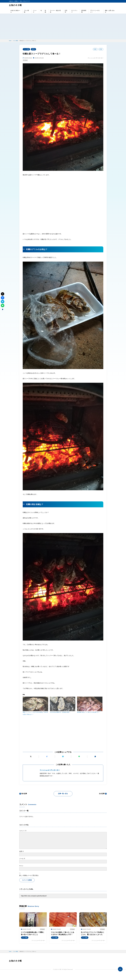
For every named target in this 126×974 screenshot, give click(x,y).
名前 (21, 851)
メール (22, 858)
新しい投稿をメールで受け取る (28, 875)
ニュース (35, 11)
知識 (45, 11)
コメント (22, 830)
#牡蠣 (95, 49)
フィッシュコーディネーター (50, 770)
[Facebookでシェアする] (47, 756)
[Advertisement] (63, 26)
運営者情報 (83, 11)
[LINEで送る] (79, 756)
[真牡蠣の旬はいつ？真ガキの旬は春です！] (90, 704)
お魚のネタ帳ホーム (15, 11)
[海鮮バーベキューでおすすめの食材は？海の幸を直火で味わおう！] (35, 704)
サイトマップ (74, 11)
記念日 (66, 11)
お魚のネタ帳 (15, 5)
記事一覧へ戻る (63, 793)
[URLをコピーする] (95, 756)
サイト (21, 865)
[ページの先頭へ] (120, 969)
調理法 (33, 49)
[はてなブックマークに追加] (63, 756)
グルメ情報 (26, 11)
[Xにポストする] (31, 756)
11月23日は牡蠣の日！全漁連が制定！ (60, 712)
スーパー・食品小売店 (55, 11)
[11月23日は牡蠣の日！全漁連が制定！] (62, 704)
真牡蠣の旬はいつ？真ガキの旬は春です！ (88, 712)
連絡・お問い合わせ (110, 11)
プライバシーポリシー (95, 11)
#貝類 (100, 49)
